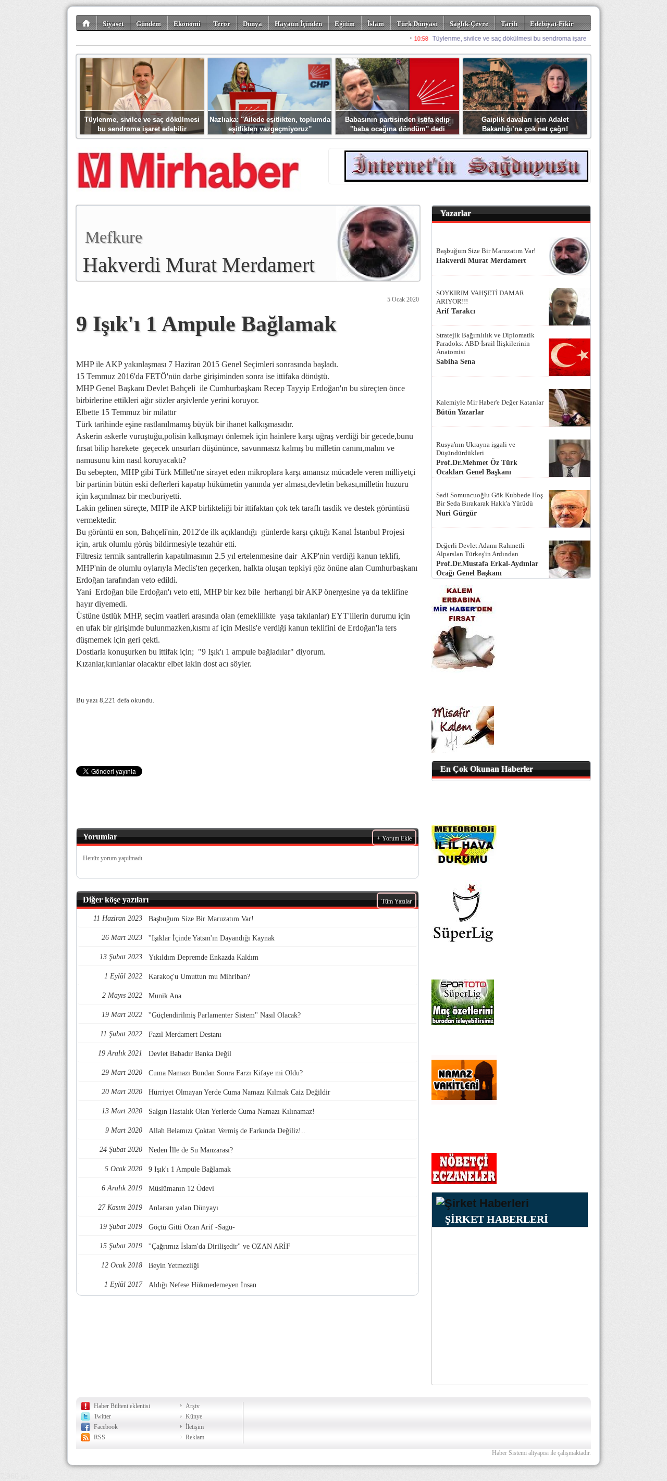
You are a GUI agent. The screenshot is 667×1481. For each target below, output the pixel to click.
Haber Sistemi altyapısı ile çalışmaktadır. (541, 1453)
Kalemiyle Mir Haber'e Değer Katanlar (490, 402)
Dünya (252, 24)
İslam (375, 24)
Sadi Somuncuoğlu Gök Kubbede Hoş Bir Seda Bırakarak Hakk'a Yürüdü (489, 499)
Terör (221, 24)
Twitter (102, 1416)
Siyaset (113, 24)
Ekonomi (187, 24)
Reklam (195, 1437)
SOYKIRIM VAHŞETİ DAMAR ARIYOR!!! (480, 297)
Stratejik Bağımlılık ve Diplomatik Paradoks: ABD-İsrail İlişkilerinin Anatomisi (485, 343)
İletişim (195, 1426)
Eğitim (345, 24)
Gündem (148, 24)
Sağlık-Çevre (469, 24)
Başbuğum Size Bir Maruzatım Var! (486, 251)
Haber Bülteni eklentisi (122, 1406)
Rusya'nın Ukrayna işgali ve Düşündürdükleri (475, 449)
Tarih (509, 24)
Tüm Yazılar (396, 901)
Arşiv (193, 1406)
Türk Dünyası (417, 24)
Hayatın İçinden (298, 24)
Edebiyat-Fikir (552, 24)
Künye (194, 1416)
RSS (99, 1437)
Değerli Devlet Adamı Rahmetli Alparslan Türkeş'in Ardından (480, 550)
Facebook (106, 1426)
